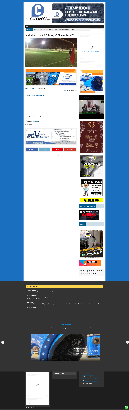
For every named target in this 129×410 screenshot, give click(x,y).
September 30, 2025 (87, 383)
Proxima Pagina (56, 155)
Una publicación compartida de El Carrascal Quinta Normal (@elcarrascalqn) (96, 65)
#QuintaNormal (87, 376)
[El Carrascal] (37, 12)
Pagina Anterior (45, 155)
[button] (63, 366)
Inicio (27, 26)
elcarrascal (34, 88)
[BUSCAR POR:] (96, 29)
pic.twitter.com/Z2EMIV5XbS (90, 380)
